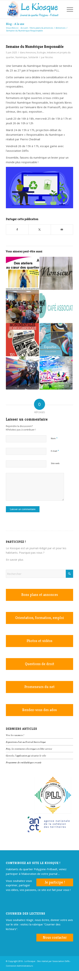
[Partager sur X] (39, 229)
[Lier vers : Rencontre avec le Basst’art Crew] (22, 373)
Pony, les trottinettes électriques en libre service (29, 748)
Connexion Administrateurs (19, 965)
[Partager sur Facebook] (17, 229)
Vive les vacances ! (15, 735)
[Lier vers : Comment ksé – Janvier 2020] (56, 306)
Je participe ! (55, 882)
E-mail (55, 450)
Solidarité (33, 57)
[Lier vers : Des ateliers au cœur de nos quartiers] (22, 273)
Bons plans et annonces (39, 594)
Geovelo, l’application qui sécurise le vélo (26, 755)
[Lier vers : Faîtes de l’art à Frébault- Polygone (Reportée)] (56, 373)
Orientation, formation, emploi (39, 617)
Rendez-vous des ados (39, 710)
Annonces (31, 52)
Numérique (21, 57)
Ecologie (41, 52)
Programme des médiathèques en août (23, 762)
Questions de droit (39, 664)
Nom (54, 438)
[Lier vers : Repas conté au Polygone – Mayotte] (22, 306)
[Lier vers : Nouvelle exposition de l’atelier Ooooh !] (56, 273)
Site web (55, 463)
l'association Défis (60, 961)
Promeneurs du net (39, 686)
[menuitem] (59, 9)
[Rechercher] (59, 9)
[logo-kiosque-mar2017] (33, 9)
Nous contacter (55, 937)
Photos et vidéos (39, 641)
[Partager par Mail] (62, 229)
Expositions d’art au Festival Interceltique (26, 741)
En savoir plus (14, 559)
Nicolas (49, 57)
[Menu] (68, 9)
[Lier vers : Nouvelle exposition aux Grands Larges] (22, 339)
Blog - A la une (15, 24)
